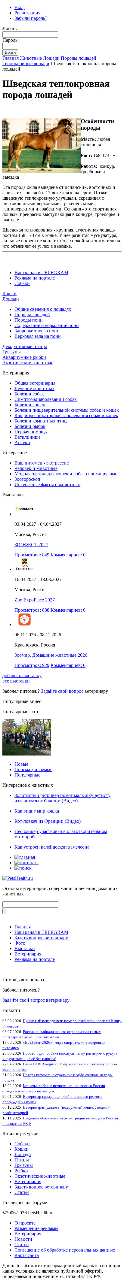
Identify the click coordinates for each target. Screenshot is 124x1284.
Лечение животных (34, 388)
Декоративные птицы (24, 346)
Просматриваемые (33, 769)
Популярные (27, 774)
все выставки (16, 680)
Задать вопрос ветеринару (41, 937)
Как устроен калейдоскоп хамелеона (51, 846)
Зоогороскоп (27, 479)
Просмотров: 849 (31, 554)
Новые (21, 764)
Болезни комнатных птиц (40, 420)
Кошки (9, 293)
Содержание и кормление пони (46, 325)
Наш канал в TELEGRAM (41, 272)
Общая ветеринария (34, 383)
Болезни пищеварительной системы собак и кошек (66, 410)
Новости (23, 1239)
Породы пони (28, 320)
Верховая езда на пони (37, 336)
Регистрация (27, 12)
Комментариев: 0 (68, 554)
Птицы (21, 1159)
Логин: (9, 28)
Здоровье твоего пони (37, 330)
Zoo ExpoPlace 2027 (34, 599)
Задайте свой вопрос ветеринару (36, 1000)
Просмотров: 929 (31, 665)
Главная (10, 58)
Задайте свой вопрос (62, 691)
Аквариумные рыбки (24, 357)
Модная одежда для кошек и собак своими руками (66, 473)
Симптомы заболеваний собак (45, 399)
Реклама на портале (34, 277)
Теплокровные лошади (25, 63)
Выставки (24, 948)
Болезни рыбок (29, 426)
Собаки (22, 283)
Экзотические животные (27, 362)
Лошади (51, 58)
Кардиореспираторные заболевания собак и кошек (66, 415)
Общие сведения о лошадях (42, 309)
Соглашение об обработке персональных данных (64, 1249)
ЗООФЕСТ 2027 (31, 544)
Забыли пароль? (30, 18)
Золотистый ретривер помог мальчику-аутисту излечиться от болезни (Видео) (62, 798)
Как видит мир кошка (36, 810)
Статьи (21, 1192)
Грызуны (11, 351)
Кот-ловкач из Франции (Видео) (47, 821)
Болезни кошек (29, 404)
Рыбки (21, 1170)
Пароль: (10, 40)
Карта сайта (26, 1255)
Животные (31, 58)
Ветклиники (27, 437)
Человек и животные (35, 468)
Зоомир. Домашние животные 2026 (50, 655)
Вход (19, 7)
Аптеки (22, 442)
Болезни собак (29, 393)
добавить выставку (22, 675)
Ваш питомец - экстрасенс (41, 462)
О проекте (25, 1222)
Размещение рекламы (36, 1228)
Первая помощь (30, 431)
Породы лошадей (78, 58)
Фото (19, 943)
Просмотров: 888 (31, 610)
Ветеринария (27, 953)
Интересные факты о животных (47, 484)
